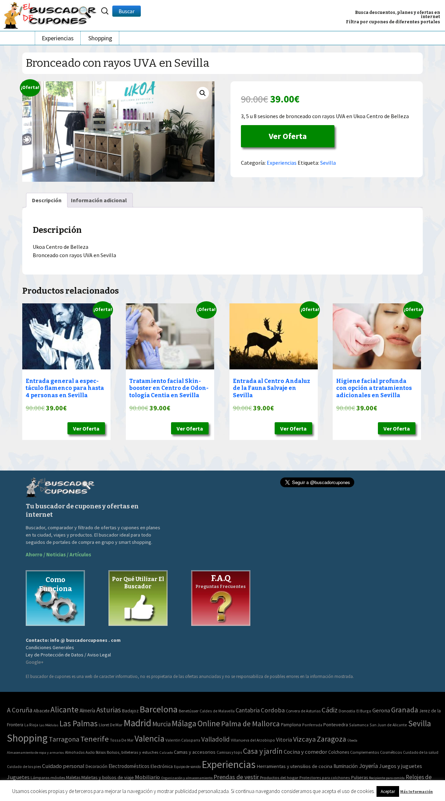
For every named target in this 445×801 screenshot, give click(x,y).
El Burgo (363, 710)
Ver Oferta (288, 136)
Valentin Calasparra (182, 740)
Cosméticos (391, 752)
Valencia (149, 738)
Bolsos (101, 752)
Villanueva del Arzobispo (253, 740)
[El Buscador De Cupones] (50, 14)
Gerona (381, 710)
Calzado (166, 752)
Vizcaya (304, 739)
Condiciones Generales (50, 647)
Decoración (96, 766)
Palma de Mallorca (250, 723)
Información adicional (99, 200)
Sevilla (328, 162)
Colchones (338, 752)
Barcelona (159, 709)
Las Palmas (78, 723)
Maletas (73, 777)
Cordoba (273, 710)
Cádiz (330, 709)
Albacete (41, 711)
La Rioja (31, 724)
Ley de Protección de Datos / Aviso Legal (68, 655)
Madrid (137, 723)
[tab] (46, 200)
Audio (90, 752)
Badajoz (130, 711)
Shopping (100, 38)
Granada (404, 709)
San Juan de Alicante (388, 724)
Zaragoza (331, 739)
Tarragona (64, 739)
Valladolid (215, 739)
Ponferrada (312, 724)
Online (208, 723)
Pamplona (291, 725)
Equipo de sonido (187, 766)
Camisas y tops (229, 752)
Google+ (34, 662)
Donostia (347, 710)
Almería (87, 710)
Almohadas (74, 752)
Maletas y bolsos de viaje (107, 777)
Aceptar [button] (388, 791)
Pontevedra (335, 724)
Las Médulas (48, 725)
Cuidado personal (63, 766)
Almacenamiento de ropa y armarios (35, 752)
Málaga (184, 723)
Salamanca (359, 724)
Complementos (364, 752)
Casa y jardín (263, 751)
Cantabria (248, 710)
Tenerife (94, 739)
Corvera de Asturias (303, 710)
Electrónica (162, 766)
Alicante (64, 709)
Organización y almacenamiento (186, 777)
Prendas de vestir (236, 777)
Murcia (161, 724)
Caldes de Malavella (217, 710)
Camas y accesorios (195, 752)
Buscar (127, 11)
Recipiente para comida (387, 778)
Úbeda (352, 740)
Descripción (47, 200)
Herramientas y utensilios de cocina (294, 766)
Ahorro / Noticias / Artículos (58, 554)
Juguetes (18, 777)
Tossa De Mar (122, 740)
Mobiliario (147, 777)
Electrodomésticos (128, 766)
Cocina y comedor (305, 751)
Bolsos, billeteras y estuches (132, 752)
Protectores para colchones (324, 777)
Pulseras (359, 777)
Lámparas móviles (48, 777)
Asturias (108, 709)
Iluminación (345, 766)
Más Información (416, 791)
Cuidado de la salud (420, 752)
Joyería (368, 766)
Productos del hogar (279, 777)
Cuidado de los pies (24, 766)
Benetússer (189, 710)
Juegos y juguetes (400, 765)
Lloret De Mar (110, 724)
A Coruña (19, 710)
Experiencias (58, 38)
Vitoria (284, 739)
